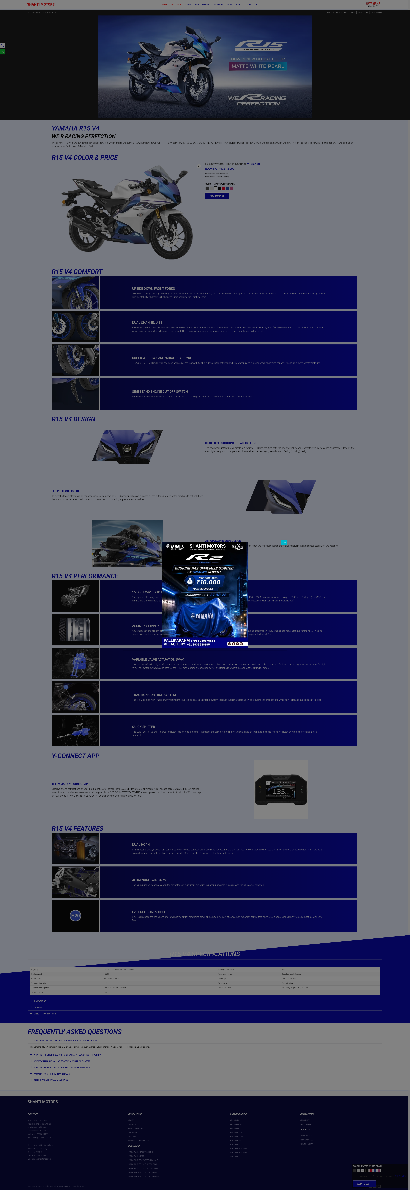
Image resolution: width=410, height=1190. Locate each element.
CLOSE (284, 542)
